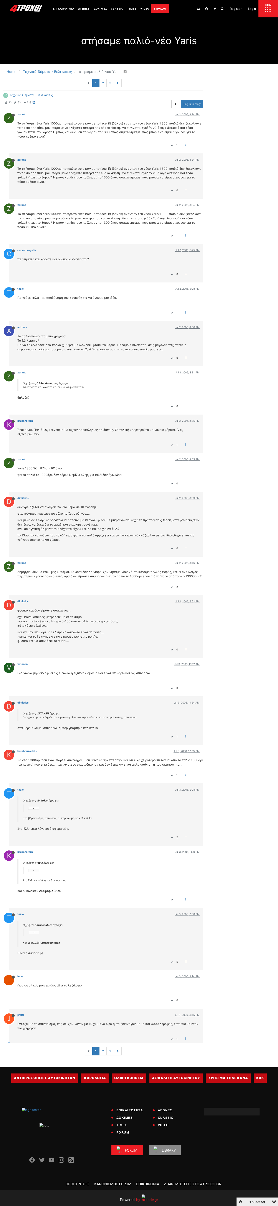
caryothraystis (26, 250)
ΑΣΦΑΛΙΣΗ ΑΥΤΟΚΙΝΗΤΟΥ (176, 1078)
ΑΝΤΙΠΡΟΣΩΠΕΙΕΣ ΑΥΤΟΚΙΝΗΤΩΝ (44, 1078)
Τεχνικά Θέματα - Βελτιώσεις (31, 95)
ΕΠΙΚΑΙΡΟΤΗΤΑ (129, 1110)
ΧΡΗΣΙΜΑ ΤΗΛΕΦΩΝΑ (228, 1078)
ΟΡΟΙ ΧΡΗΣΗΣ (77, 1184)
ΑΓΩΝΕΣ (165, 1110)
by (130, 1200)
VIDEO (163, 1125)
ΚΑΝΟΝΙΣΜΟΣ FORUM (112, 1184)
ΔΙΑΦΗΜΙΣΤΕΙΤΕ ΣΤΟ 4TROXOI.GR (192, 1184)
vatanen (22, 664)
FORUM (122, 1132)
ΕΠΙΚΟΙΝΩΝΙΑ (147, 1184)
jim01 (20, 1014)
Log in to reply (192, 104)
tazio (20, 288)
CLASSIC (166, 1117)
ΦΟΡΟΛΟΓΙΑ (94, 1078)
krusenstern (25, 420)
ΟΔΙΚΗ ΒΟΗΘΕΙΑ (129, 1078)
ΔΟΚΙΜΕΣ (124, 1117)
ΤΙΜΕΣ (121, 1125)
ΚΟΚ (260, 1078)
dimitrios (23, 498)
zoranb (21, 114)
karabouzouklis (27, 751)
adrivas (22, 327)
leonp (20, 976)
